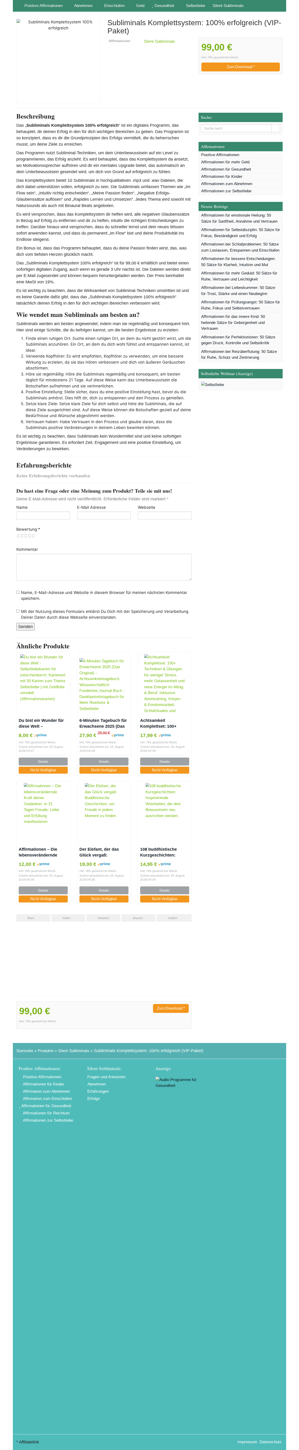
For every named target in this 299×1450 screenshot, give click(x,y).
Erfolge (93, 1098)
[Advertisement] (104, 959)
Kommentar (27, 549)
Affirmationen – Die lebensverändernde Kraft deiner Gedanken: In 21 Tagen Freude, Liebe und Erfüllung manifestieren (42, 852)
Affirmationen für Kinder (221, 176)
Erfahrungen (98, 1091)
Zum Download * (241, 67)
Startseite (24, 1051)
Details (43, 761)
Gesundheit (163, 6)
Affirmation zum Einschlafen (47, 1098)
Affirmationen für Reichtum (46, 1113)
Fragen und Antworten (106, 1077)
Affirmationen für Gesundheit (226, 169)
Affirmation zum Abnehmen (46, 1091)
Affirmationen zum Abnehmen (226, 184)
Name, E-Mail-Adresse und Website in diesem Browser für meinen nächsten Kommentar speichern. (104, 595)
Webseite (146, 507)
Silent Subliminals (228, 6)
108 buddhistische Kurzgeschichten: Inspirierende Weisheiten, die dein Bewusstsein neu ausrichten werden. (160, 852)
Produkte (45, 1051)
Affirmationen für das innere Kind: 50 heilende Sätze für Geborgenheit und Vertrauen (233, 322)
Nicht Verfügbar (43, 770)
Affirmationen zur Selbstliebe (226, 191)
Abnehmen (83, 6)
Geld (139, 6)
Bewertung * (28, 529)
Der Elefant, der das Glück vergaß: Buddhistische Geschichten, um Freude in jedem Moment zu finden (103, 852)
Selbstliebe (195, 6)
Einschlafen (114, 6)
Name (22, 507)
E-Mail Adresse (91, 507)
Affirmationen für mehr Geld (225, 162)
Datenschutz (270, 1442)
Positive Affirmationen (43, 6)
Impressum (247, 1442)
